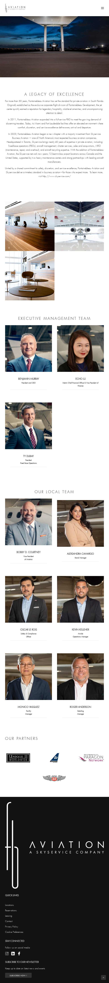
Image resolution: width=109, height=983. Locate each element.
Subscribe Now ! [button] (18, 975)
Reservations (11, 910)
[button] (102, 8)
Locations (9, 904)
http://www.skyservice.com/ (57, 175)
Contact (8, 920)
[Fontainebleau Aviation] (15, 8)
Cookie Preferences (14, 931)
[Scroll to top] (103, 976)
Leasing (8, 915)
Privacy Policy (11, 926)
